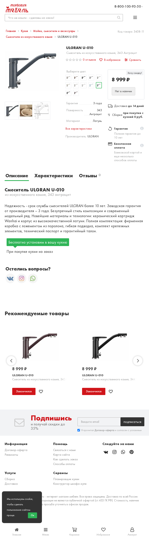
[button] (142, 129)
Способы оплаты (64, 464)
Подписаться (132, 421)
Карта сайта (61, 455)
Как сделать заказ (65, 459)
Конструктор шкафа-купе (70, 484)
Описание (16, 175)
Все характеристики (78, 129)
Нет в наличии (123, 91)
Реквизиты (11, 455)
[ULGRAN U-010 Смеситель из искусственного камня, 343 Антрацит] (14, 111)
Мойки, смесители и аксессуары (54, 31)
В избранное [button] (112, 60)
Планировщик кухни (66, 479)
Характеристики (53, 175)
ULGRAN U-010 (22, 375)
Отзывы (89, 175)
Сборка (10, 479)
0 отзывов (89, 60)
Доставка (11, 484)
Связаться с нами (64, 450)
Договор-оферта (16, 450)
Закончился (24, 391)
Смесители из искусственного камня (29, 37)
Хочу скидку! (135, 73)
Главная (11, 31)
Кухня (25, 31)
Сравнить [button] (135, 60)
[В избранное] (41, 391)
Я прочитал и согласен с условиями (111, 430)
